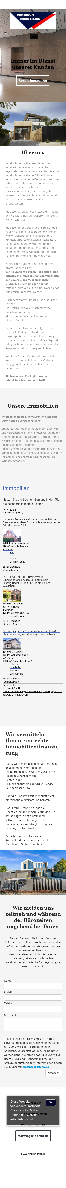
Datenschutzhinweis (36, 1067)
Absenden (54, 1073)
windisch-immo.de (36, 1154)
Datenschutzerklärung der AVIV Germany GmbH (26, 691)
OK (51, 1102)
